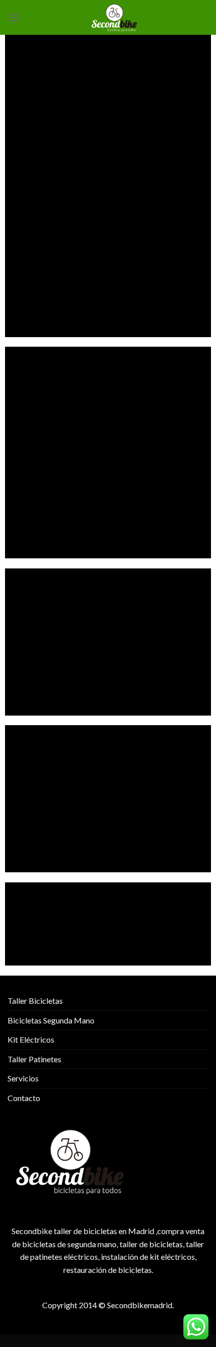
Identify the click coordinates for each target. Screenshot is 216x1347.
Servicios (23, 1078)
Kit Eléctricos (31, 1039)
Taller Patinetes (34, 1059)
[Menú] (14, 17)
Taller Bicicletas (35, 1000)
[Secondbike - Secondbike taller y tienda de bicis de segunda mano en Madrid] (114, 17)
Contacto (24, 1098)
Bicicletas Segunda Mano (51, 1020)
